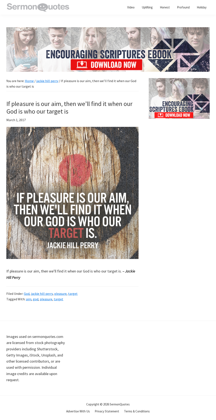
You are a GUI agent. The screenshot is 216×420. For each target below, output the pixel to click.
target (73, 293)
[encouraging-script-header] (108, 30)
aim (28, 299)
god (35, 299)
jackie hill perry (42, 293)
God (27, 293)
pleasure (60, 293)
